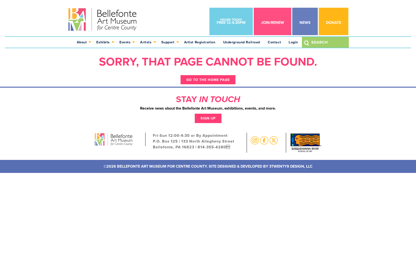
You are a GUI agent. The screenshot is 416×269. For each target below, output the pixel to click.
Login (293, 42)
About (82, 42)
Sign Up (208, 118)
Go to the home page (208, 79)
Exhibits (103, 42)
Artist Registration (199, 42)
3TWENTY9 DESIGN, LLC (290, 166)
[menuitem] (83, 42)
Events (124, 42)
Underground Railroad (241, 42)
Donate (333, 22)
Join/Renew (272, 22)
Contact (274, 42)
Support (168, 42)
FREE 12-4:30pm (231, 21)
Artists (145, 42)
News (305, 22)
